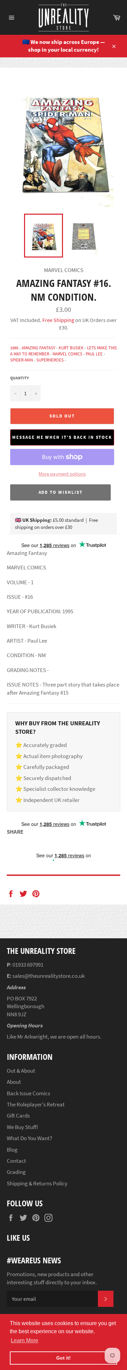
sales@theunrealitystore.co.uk (49, 975)
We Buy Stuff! (22, 1127)
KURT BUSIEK (71, 348)
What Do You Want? (29, 1138)
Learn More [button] (24, 1340)
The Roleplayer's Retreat (36, 1104)
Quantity (19, 377)
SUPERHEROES (50, 360)
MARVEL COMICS (67, 354)
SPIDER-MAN (21, 360)
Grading (16, 1172)
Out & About (21, 1070)
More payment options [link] (62, 474)
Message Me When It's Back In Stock (62, 437)
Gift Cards (18, 1115)
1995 (14, 348)
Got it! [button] (63, 1358)
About (14, 1081)
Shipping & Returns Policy (37, 1183)
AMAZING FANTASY (38, 348)
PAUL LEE (94, 354)
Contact (16, 1160)
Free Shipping (57, 320)
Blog (12, 1149)
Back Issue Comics (28, 1093)
